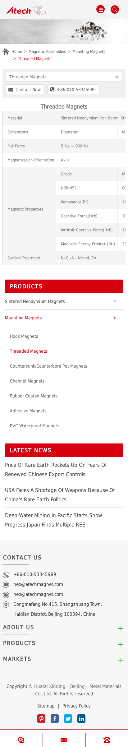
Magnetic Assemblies (47, 51)
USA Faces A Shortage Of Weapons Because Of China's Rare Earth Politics (60, 495)
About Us (18, 627)
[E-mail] (64, 740)
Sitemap (46, 706)
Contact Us (22, 557)
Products (26, 286)
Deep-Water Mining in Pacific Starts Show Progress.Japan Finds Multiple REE (53, 520)
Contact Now (28, 89)
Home (16, 51)
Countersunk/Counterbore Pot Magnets (48, 366)
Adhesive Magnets (28, 410)
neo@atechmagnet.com (38, 584)
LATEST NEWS (31, 450)
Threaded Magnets (34, 58)
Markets (17, 659)
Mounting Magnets (88, 51)
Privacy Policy (76, 706)
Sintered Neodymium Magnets (35, 301)
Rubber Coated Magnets (34, 395)
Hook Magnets (24, 336)
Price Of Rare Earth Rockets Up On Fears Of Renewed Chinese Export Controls (56, 469)
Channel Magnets (27, 380)
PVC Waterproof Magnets (34, 425)
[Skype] (21, 740)
